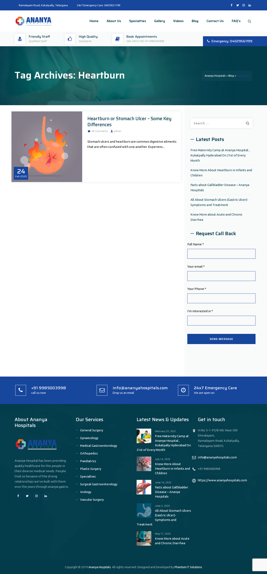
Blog (195, 21)
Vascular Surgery (92, 499)
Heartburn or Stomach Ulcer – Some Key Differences (129, 121)
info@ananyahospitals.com (217, 457)
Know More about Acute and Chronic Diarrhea (216, 217)
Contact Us (215, 21)
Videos (178, 21)
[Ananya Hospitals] (33, 21)
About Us (114, 21)
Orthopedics (89, 453)
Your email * (196, 266)
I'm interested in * (200, 311)
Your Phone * (196, 289)
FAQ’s (236, 21)
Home (93, 21)
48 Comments (100, 131)
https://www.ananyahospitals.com (222, 480)
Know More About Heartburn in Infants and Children (221, 172)
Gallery (159, 21)
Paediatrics (88, 461)
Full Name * (195, 244)
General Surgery (91, 430)
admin (117, 131)
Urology (85, 492)
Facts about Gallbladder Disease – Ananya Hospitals (219, 187)
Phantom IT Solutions (188, 567)
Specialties (137, 21)
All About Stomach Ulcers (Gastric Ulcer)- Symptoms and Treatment (219, 202)
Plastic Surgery (90, 468)
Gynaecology (89, 438)
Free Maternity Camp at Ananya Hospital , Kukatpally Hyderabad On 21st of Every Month (219, 155)
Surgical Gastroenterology (98, 484)
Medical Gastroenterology (98, 445)
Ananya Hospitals (99, 567)
